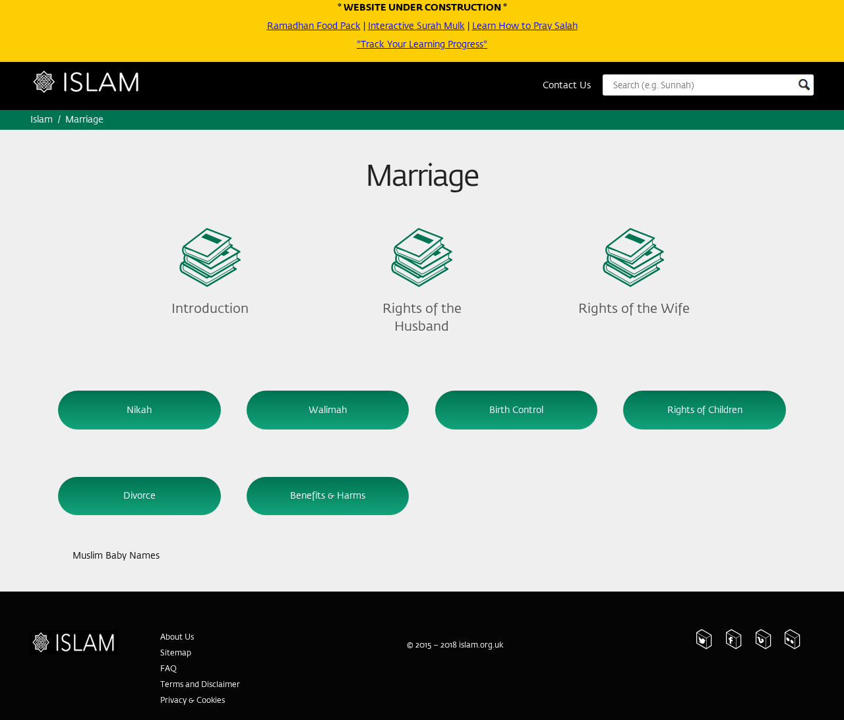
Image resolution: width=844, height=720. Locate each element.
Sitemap (175, 653)
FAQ (168, 669)
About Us (177, 638)
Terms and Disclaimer (200, 685)
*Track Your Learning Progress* (422, 44)
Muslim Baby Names (116, 556)
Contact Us (567, 85)
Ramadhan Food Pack (314, 26)
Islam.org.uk (81, 637)
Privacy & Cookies (192, 701)
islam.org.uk (481, 646)
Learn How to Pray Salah (525, 26)
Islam (99, 88)
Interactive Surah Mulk (416, 26)
